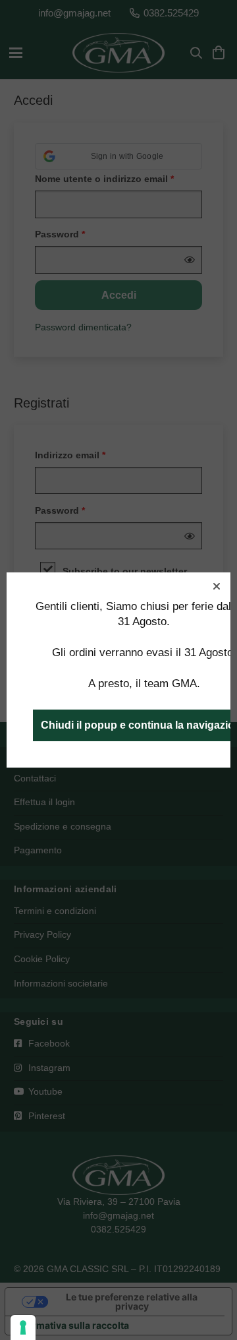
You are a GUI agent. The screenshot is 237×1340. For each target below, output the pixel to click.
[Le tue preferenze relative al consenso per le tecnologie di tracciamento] (23, 1327)
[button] (217, 586)
